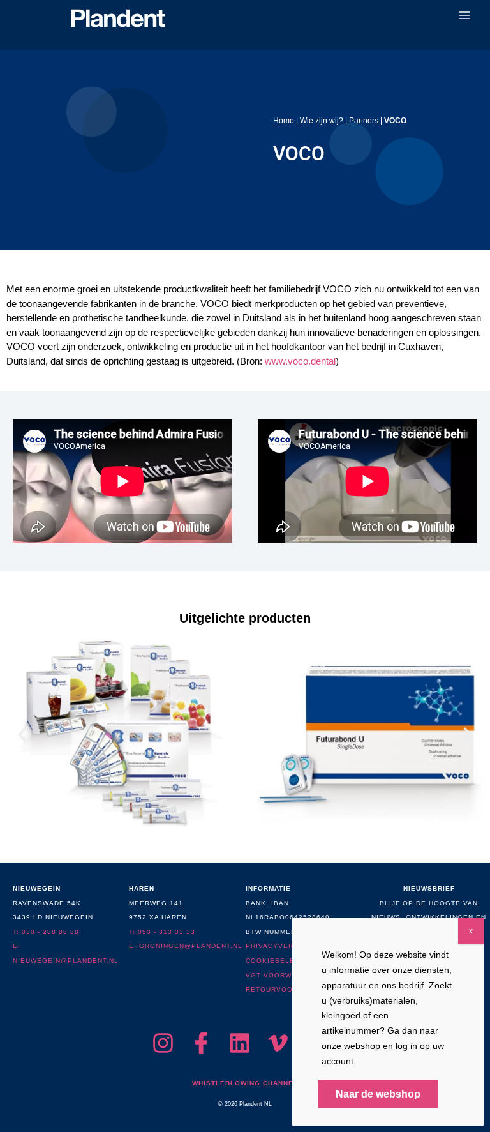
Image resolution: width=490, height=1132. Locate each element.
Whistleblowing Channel (245, 1083)
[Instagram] (163, 1043)
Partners (363, 120)
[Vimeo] (278, 1043)
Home (283, 120)
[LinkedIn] (239, 1043)
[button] (22, 734)
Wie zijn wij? (321, 120)
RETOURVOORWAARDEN (290, 989)
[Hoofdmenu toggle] (465, 16)
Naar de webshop (378, 1094)
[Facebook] (201, 1043)
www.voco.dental (300, 361)
